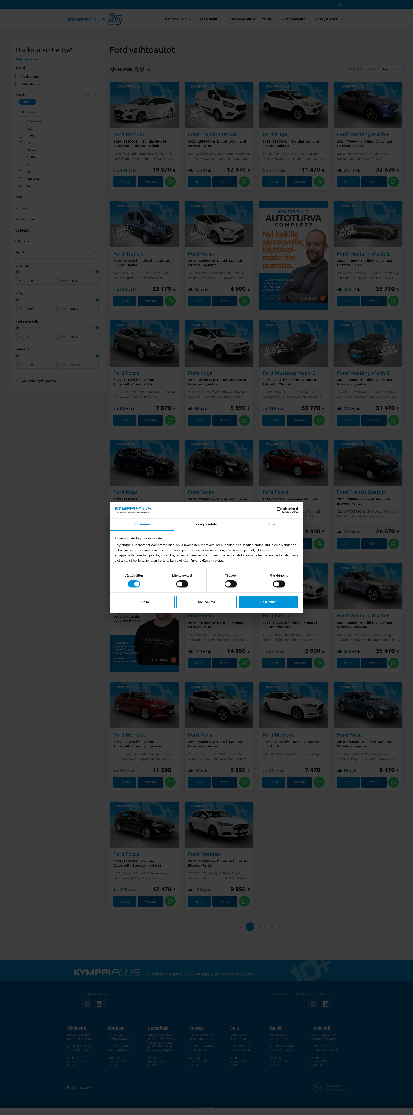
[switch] (182, 584)
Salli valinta (206, 602)
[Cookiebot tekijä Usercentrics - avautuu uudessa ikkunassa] (280, 510)
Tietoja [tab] (271, 524)
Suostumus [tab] (142, 524)
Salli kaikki (268, 602)
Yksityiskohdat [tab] (206, 524)
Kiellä (144, 602)
